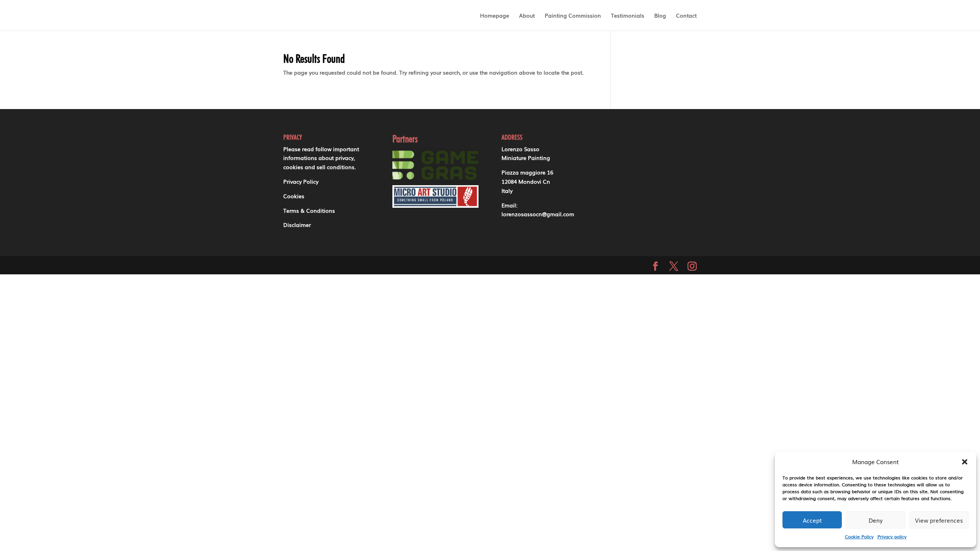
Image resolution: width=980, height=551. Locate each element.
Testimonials (627, 15)
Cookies (293, 196)
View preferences (939, 520)
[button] (965, 462)
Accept (812, 520)
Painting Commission (573, 15)
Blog (660, 15)
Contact (686, 15)
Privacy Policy (300, 181)
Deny (876, 520)
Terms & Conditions (309, 210)
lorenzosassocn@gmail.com (537, 214)
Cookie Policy (859, 536)
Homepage (494, 15)
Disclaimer (297, 224)
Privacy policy (891, 536)
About (527, 15)
